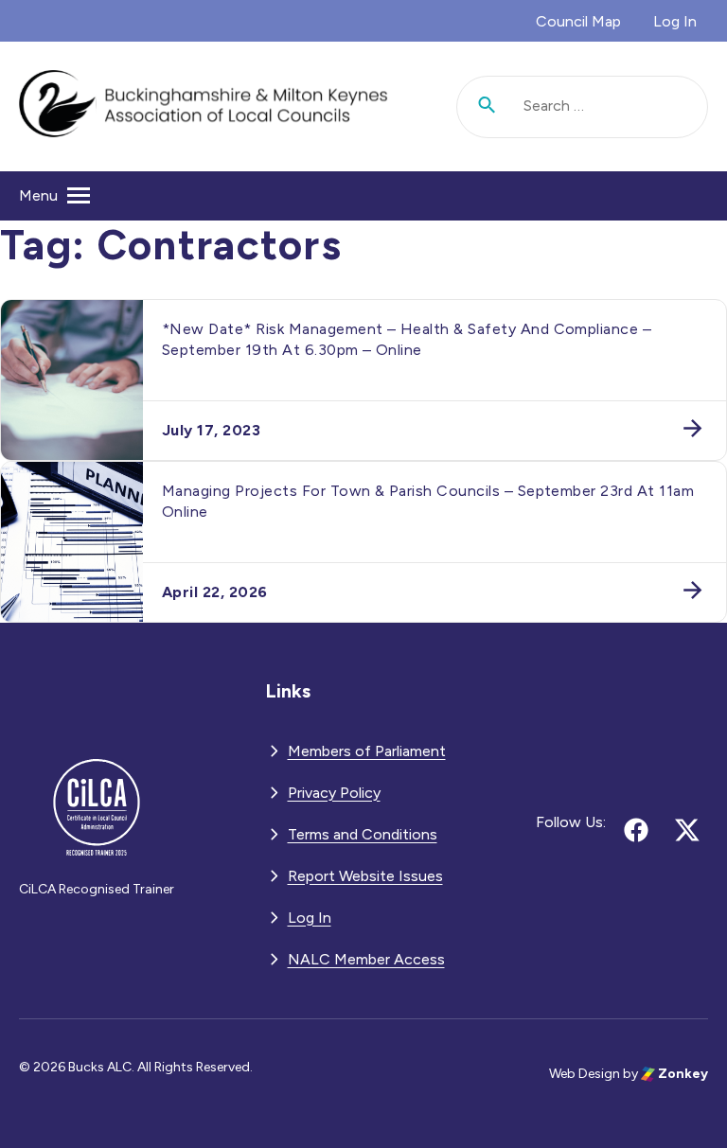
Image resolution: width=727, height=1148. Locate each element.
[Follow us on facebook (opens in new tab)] (636, 830)
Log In (675, 21)
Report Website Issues (365, 876)
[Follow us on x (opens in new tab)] (687, 830)
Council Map (578, 21)
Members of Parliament (367, 751)
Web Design (584, 1074)
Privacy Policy (334, 793)
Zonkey (681, 1074)
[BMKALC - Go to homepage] (203, 106)
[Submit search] (487, 107)
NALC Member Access (366, 959)
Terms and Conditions (362, 834)
